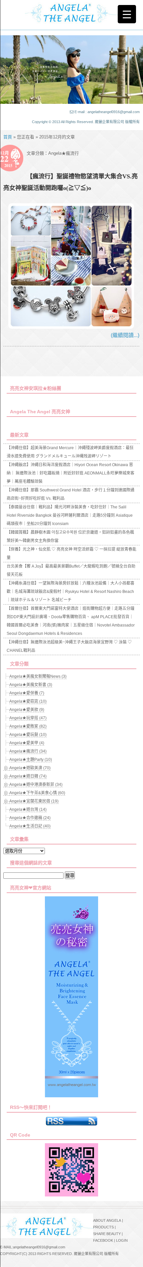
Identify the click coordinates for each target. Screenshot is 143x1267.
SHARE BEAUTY (107, 1234)
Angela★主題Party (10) (30, 759)
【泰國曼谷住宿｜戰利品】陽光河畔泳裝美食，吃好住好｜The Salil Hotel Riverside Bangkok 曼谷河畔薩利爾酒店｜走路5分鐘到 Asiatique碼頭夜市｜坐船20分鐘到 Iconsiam (70, 515)
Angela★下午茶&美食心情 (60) (37, 793)
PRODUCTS (103, 1227)
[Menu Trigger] (127, 14)
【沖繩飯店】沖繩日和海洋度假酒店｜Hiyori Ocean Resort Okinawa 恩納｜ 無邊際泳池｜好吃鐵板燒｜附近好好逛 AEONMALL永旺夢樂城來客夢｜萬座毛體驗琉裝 (70, 473)
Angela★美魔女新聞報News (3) (38, 676)
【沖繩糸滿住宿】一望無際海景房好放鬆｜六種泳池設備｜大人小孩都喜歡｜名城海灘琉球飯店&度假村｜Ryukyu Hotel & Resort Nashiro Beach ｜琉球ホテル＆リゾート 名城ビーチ (70, 591)
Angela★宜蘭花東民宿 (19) (34, 801)
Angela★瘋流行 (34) (28, 751)
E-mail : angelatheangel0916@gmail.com (107, 112)
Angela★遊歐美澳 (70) (30, 768)
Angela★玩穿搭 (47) (28, 718)
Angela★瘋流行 (63, 153)
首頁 (7, 136)
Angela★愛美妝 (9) (26, 709)
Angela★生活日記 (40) (30, 826)
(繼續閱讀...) (125, 335)
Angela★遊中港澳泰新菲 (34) (36, 784)
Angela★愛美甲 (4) (26, 743)
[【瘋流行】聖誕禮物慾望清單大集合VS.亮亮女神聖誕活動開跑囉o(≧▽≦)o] (71, 327)
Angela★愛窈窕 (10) (28, 701)
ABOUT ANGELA (107, 1220)
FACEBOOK (103, 1240)
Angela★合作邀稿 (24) (30, 817)
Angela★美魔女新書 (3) (30, 684)
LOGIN (122, 1240)
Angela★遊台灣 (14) (28, 809)
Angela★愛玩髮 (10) (28, 734)
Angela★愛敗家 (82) (28, 726)
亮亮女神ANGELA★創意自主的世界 (71, 12)
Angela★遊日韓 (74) (28, 776)
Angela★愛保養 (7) (26, 693)
